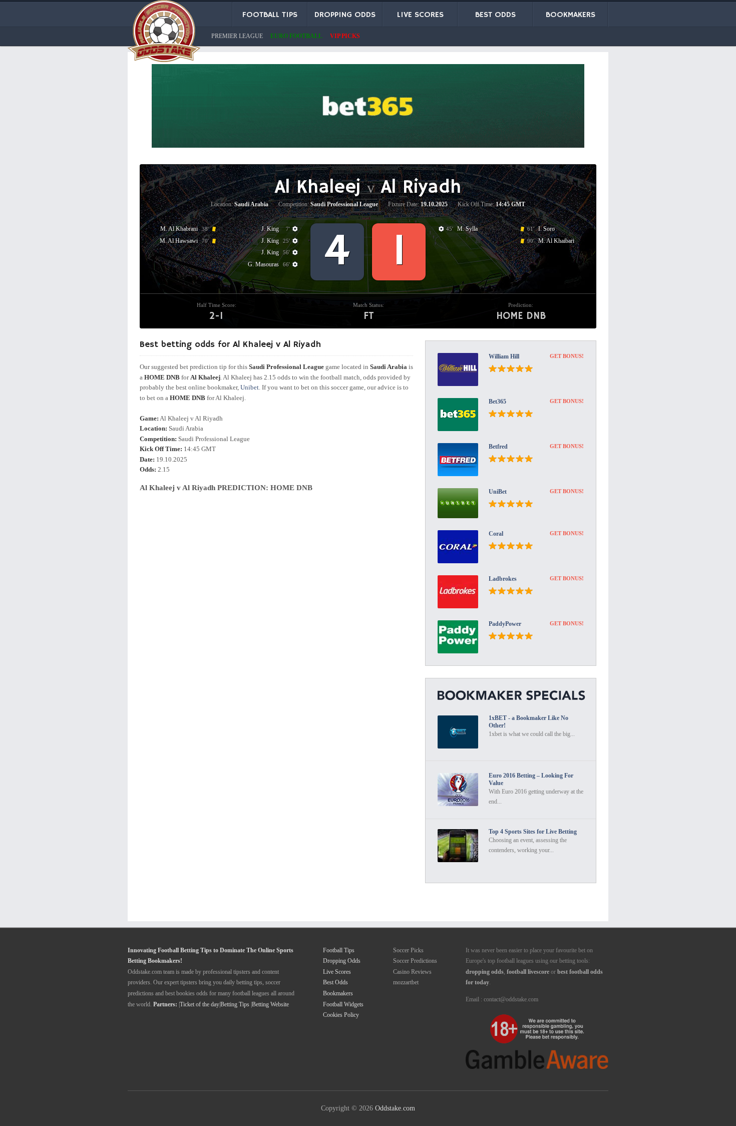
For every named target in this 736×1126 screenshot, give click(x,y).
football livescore (528, 971)
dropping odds (485, 971)
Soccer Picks (408, 950)
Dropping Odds (341, 960)
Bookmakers (338, 993)
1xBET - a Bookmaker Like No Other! (528, 721)
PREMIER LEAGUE (237, 36)
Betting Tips (234, 1004)
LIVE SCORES (420, 15)
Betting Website (270, 1004)
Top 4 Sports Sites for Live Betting (533, 831)
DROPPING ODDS (345, 15)
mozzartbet (406, 982)
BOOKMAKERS (570, 15)
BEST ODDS (495, 15)
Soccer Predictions (415, 960)
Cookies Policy (341, 1014)
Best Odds (335, 982)
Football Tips (338, 950)
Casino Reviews (412, 971)
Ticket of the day (199, 1004)
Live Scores (337, 971)
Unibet (249, 387)
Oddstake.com (395, 1108)
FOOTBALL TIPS (269, 15)
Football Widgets (343, 1004)
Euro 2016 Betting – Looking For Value (531, 779)
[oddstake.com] (164, 33)
